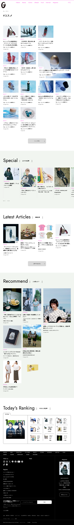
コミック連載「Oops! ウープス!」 (9, 486)
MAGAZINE (35, 454)
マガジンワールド (22, 522)
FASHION (5, 452)
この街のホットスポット (8, 495)
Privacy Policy (34, 522)
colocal (42, 515)
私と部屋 (5, 479)
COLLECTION (18, 452)
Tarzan (38, 515)
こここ (12, 518)
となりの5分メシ (6, 488)
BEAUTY (35, 452)
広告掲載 (28, 522)
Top (3, 11)
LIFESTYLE (57, 452)
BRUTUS (7, 515)
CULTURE (42, 452)
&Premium (34, 515)
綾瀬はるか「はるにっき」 (8, 483)
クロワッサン (17, 515)
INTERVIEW (49, 452)
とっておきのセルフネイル (8, 474)
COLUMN (12, 454)
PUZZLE (27, 454)
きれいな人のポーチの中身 (8, 476)
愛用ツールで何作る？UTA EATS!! (9, 490)
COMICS (5, 454)
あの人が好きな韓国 (7, 497)
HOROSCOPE (20, 454)
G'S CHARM (27, 452)
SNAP (11, 452)
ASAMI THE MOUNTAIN (8, 481)
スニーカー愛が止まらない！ (9, 472)
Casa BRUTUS (24, 515)
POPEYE (12, 515)
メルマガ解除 (5, 510)
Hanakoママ (47, 515)
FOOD (64, 452)
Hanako (29, 515)
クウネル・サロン (6, 518)
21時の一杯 (5, 493)
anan (4, 515)
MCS (16, 518)
